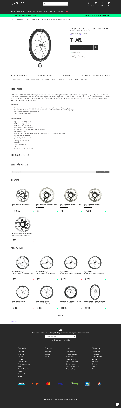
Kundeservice (70, 356)
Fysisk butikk (96, 351)
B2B (93, 369)
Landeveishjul (35, 19)
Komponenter (30, 11)
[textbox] (53, 172)
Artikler (20, 376)
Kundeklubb (21, 374)
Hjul (28, 19)
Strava (47, 356)
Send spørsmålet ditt (102, 172)
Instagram (48, 354)
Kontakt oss (95, 354)
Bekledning (20, 11)
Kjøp (82, 47)
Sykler (13, 11)
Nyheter (20, 359)
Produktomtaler (71, 359)
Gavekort (21, 351)
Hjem (12, 19)
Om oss (94, 359)
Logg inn (102, 5)
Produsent (14, 321)
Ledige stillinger (97, 356)
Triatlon (45, 11)
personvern (59, 340)
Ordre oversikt (22, 361)
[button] (17, 79)
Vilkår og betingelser (72, 366)
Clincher (44, 19)
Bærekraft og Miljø (24, 369)
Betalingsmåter (70, 351)
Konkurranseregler (71, 354)
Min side (20, 356)
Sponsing (95, 361)
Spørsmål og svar (71, 364)
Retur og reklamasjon (72, 361)
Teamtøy (94, 364)
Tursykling (61, 11)
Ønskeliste (21, 366)
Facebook (48, 351)
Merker (20, 371)
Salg (67, 11)
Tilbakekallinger (71, 369)
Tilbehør (39, 11)
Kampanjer (21, 354)
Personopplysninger (24, 364)
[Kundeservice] (89, 3)
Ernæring (53, 11)
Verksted (95, 366)
